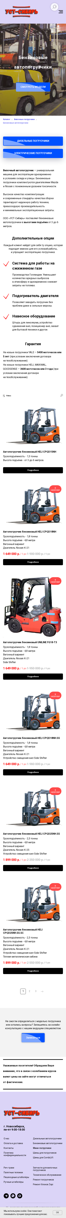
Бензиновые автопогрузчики (15, 123)
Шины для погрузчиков (44, 1153)
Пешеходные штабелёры (16, 1177)
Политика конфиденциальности (15, 1154)
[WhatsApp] (13, 1197)
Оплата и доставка (13, 1143)
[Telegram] (6, 1197)
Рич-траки (9, 1167)
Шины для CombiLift (43, 1157)
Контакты (9, 1148)
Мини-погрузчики (42, 1148)
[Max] (19, 1197)
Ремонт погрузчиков (43, 1179)
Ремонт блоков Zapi (43, 1184)
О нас (6, 1138)
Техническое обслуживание (47, 1175)
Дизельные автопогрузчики (47, 1138)
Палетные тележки (13, 1172)
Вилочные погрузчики (24, 119)
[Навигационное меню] (61, 11)
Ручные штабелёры (13, 1182)
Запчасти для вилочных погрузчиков (45, 1168)
